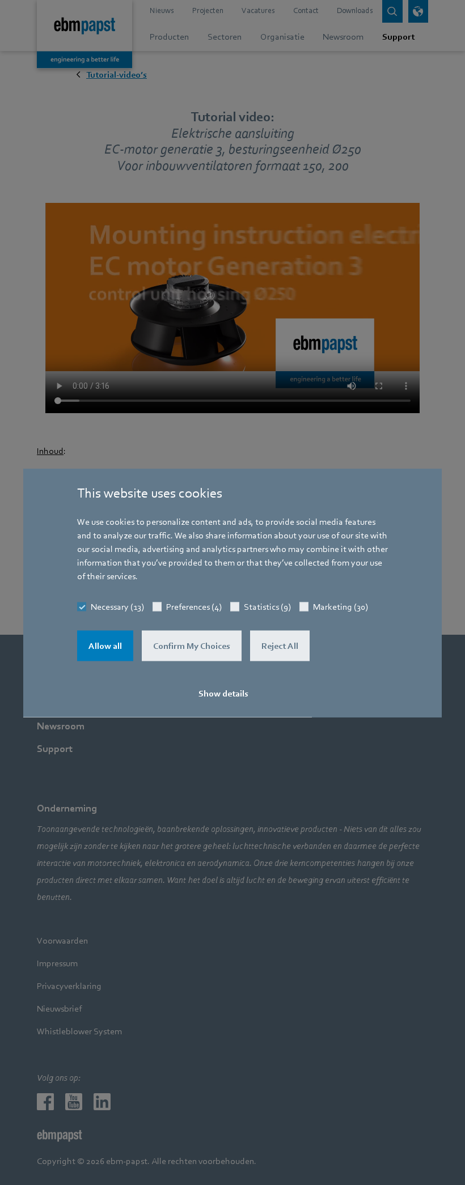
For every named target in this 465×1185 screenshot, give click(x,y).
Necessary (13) (117, 606)
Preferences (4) (194, 606)
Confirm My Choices (191, 645)
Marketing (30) (340, 606)
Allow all (105, 645)
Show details (223, 693)
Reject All (279, 645)
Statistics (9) (267, 606)
